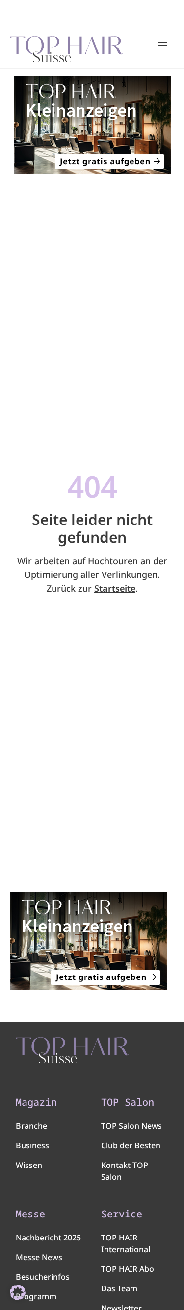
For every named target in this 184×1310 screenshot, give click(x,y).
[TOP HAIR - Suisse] (72, 1050)
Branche (31, 1125)
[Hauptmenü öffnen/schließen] (162, 45)
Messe (30, 1214)
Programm (36, 1296)
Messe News (39, 1257)
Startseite (114, 588)
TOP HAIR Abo (127, 1268)
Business (32, 1145)
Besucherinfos (43, 1276)
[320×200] (92, 125)
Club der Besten (130, 1145)
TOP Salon (127, 1102)
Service (121, 1214)
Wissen (29, 1165)
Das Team (119, 1288)
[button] (17, 1292)
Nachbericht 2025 (48, 1237)
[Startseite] (66, 45)
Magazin (36, 1102)
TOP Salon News (131, 1125)
